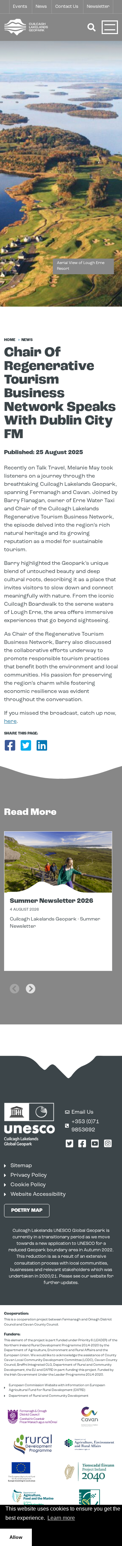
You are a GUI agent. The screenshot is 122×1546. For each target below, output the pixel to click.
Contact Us (66, 6)
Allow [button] (15, 1537)
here (10, 721)
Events (20, 6)
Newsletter (98, 6)
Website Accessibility (38, 1194)
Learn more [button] (61, 1518)
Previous (14, 984)
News (41, 6)
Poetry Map (26, 1210)
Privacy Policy (29, 1175)
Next (31, 984)
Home (9, 340)
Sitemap (21, 1166)
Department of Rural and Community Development (48, 1395)
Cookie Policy (28, 1185)
